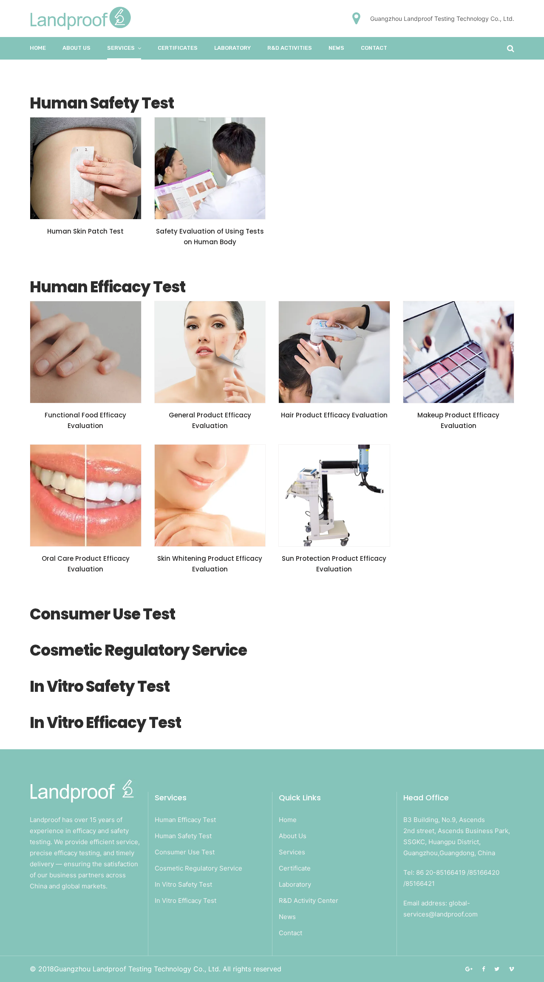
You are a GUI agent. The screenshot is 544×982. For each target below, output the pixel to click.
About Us (76, 48)
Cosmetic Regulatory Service (198, 868)
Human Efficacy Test (185, 820)
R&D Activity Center (308, 900)
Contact (374, 48)
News (336, 48)
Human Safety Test (183, 836)
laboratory (232, 48)
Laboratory (295, 884)
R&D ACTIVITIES (289, 48)
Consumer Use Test (185, 852)
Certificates (178, 48)
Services (121, 48)
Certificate (295, 868)
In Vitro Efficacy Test (185, 900)
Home (38, 48)
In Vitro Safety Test (183, 884)
